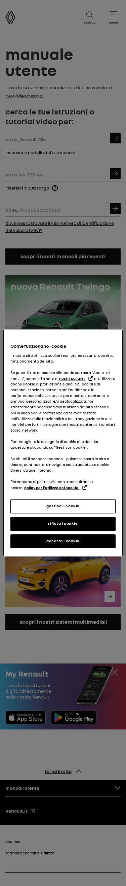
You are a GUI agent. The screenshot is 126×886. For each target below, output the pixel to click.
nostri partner (72, 378)
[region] (63, 442)
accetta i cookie (63, 541)
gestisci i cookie (63, 506)
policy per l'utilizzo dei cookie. (51, 487)
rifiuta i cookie (63, 523)
